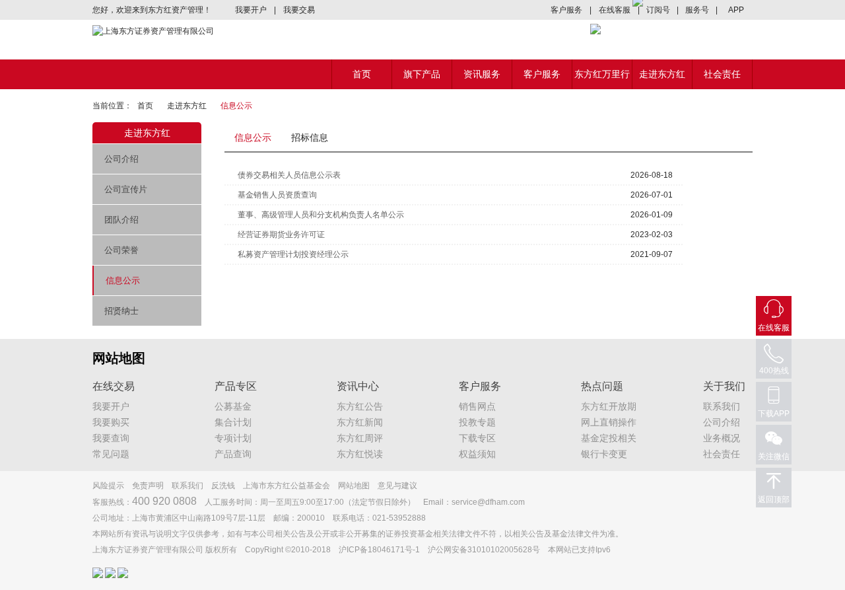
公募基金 (233, 406)
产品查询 (233, 454)
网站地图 (354, 485)
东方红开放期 (608, 406)
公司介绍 (121, 159)
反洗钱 (223, 485)
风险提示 (108, 485)
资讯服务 (481, 74)
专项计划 (233, 438)
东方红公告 (360, 406)
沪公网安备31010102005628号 (484, 549)
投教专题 (477, 422)
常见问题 (110, 454)
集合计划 (233, 422)
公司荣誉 (121, 250)
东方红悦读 (360, 454)
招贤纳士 (121, 311)
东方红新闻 (360, 422)
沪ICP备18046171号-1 (379, 549)
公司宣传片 (125, 189)
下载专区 (477, 438)
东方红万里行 (602, 74)
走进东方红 (662, 74)
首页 (362, 74)
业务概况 (721, 438)
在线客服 (614, 10)
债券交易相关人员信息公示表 (289, 175)
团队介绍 (121, 220)
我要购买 (110, 422)
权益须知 (477, 454)
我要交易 (299, 10)
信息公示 (123, 280)
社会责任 (722, 74)
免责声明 (148, 485)
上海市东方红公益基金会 (286, 485)
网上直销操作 (608, 422)
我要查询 (110, 438)
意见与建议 (397, 485)
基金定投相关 (608, 438)
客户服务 (566, 10)
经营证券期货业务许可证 (281, 234)
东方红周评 (360, 438)
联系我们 (721, 406)
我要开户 (251, 10)
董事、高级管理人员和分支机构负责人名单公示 (321, 214)
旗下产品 (421, 74)
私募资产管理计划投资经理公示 (293, 254)
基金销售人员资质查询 (277, 195)
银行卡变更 (604, 454)
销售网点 (477, 406)
